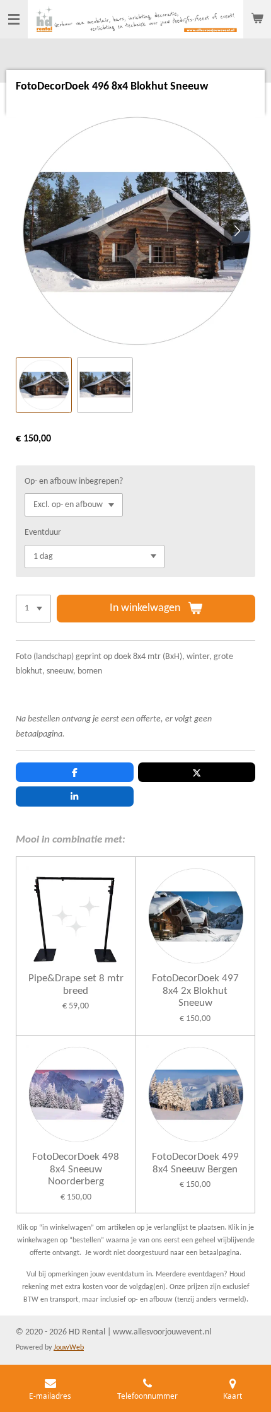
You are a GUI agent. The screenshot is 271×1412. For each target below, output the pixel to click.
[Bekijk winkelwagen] (257, 19)
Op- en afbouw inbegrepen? (74, 481)
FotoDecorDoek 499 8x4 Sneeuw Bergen (195, 1163)
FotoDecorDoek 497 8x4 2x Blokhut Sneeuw (195, 990)
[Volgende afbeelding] (236, 232)
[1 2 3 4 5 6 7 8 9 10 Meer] (33, 608)
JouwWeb (69, 1347)
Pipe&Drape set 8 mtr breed (76, 984)
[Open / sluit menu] (14, 19)
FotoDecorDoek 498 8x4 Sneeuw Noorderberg (75, 1169)
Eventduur (43, 532)
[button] (44, 385)
